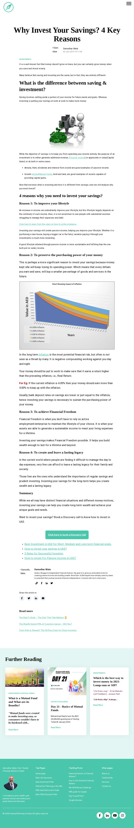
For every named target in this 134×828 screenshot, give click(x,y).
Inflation (44, 354)
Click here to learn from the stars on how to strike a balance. (48, 224)
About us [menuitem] (105, 773)
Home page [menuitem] (41, 773)
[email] (43, 598)
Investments (25, 59)
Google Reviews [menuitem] (75, 800)
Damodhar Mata (70, 48)
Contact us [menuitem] (106, 786)
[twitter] (52, 583)
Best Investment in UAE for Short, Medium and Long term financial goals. (67, 544)
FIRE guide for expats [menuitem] (78, 792)
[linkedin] (47, 583)
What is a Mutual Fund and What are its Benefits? (23, 702)
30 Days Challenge (59, 702)
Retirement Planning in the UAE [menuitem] (49, 786)
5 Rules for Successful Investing (43, 553)
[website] (36, 583)
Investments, (15, 693)
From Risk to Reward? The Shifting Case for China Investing (48, 630)
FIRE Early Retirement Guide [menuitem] (47, 790)
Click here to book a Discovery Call (67, 534)
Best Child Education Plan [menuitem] (46, 794)
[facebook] (41, 583)
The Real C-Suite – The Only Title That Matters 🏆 (43, 617)
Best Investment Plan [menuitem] (45, 782)
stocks (35, 174)
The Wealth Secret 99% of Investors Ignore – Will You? (45, 624)
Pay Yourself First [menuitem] (76, 796)
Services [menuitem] (105, 782)
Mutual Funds (45, 174)
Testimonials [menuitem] (107, 778)
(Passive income (77, 157)
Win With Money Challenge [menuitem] (80, 788)
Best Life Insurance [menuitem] (44, 778)
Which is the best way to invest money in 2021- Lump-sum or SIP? (108, 681)
